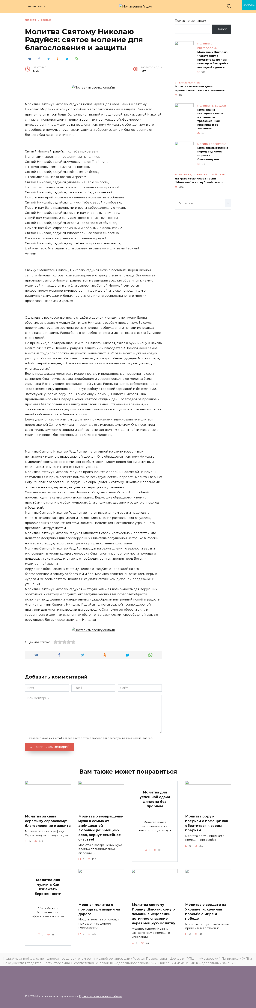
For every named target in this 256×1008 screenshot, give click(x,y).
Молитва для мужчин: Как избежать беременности (47, 887)
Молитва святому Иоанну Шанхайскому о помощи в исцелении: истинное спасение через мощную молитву (153, 914)
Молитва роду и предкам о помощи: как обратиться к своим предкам (206, 823)
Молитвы (35, 6)
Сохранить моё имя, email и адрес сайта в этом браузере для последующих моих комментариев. (91, 738)
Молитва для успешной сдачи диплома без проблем (155, 799)
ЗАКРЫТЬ (249, 4)
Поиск (222, 29)
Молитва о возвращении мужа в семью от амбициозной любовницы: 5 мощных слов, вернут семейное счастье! (101, 827)
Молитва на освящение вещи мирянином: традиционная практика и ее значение (210, 119)
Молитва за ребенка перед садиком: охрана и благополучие (212, 153)
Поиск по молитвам (190, 21)
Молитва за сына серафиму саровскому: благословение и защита (48, 820)
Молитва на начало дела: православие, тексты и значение (200, 88)
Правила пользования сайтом (100, 996)
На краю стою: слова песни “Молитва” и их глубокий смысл (199, 180)
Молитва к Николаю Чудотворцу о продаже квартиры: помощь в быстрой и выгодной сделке (212, 59)
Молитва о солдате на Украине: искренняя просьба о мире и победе (205, 911)
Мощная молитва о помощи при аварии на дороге (99, 909)
